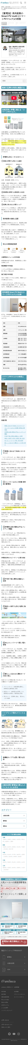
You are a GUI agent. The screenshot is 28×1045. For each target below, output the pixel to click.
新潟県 (4, 854)
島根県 (9, 862)
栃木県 (9, 847)
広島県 (18, 862)
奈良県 (18, 839)
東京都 (5, 849)
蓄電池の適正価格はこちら (12, 942)
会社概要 (16, 991)
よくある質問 (4, 1007)
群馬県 (13, 847)
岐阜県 (10, 856)
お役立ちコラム (5, 1005)
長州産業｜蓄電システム (12, 180)
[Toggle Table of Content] (23, 81)
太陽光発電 (14, 815)
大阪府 (4, 839)
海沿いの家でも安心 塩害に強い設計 (15, 438)
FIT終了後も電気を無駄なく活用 (13, 436)
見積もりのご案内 (5, 1027)
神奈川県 (11, 849)
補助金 (14, 826)
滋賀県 (6, 841)
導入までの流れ (5, 999)
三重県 (11, 841)
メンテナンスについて (6, 1010)
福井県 (18, 854)
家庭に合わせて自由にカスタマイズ (14, 426)
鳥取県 (4, 862)
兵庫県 (9, 839)
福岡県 (4, 867)
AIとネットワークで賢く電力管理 (14, 440)
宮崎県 (18, 867)
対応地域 (3, 991)
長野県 (5, 856)
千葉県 (23, 847)
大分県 (23, 867)
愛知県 (19, 856)
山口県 (23, 862)
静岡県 (15, 856)
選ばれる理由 (4, 1002)
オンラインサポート (19, 997)
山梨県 (23, 854)
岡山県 (13, 862)
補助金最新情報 (5, 997)
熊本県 (13, 867)
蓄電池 (14, 820)
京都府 (13, 839)
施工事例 (3, 994)
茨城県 (4, 847)
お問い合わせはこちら (6, 1024)
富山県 (9, 854)
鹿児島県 (6, 869)
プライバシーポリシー (19, 994)
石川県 (13, 854)
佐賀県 (9, 867)
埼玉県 (18, 847)
